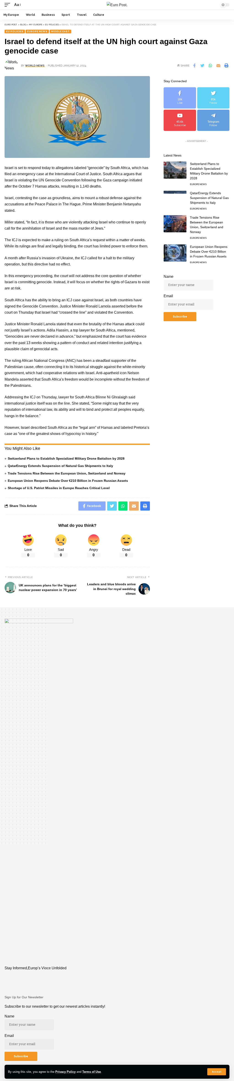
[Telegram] (213, 120)
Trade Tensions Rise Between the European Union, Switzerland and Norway (66, 473)
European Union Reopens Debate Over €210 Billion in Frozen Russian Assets (68, 480)
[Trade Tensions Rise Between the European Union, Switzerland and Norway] (175, 223)
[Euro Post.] (117, 5)
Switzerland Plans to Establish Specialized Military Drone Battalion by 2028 (66, 458)
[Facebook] (180, 98)
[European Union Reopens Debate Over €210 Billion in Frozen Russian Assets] (175, 253)
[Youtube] (180, 120)
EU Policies (14, 31)
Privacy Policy (65, 1071)
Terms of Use (91, 1071)
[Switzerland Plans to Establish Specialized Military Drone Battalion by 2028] (175, 170)
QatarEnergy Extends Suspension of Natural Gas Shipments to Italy (60, 466)
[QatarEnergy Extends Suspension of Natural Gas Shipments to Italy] (175, 199)
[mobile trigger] (8, 5)
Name (168, 276)
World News (35, 65)
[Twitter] (213, 98)
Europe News (37, 31)
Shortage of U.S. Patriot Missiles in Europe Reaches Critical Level (59, 488)
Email (168, 296)
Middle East (60, 31)
